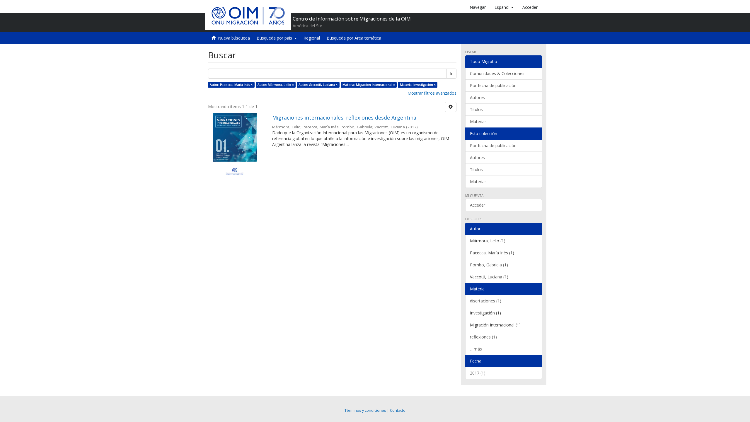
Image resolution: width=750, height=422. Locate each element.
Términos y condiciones (365, 410)
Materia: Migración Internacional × (368, 85)
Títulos (476, 109)
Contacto (397, 410)
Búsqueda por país (275, 38)
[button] (504, 7)
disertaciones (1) (485, 301)
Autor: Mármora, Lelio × (276, 85)
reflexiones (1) (483, 337)
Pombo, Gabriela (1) (489, 265)
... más (476, 349)
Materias (478, 121)
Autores (477, 97)
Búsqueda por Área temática (354, 38)
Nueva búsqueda (234, 38)
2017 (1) (477, 373)
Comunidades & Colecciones (497, 73)
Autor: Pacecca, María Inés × (231, 85)
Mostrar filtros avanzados (432, 93)
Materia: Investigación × (418, 85)
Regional (312, 38)
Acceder (477, 205)
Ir (451, 73)
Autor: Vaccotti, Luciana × (318, 85)
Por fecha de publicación (493, 85)
